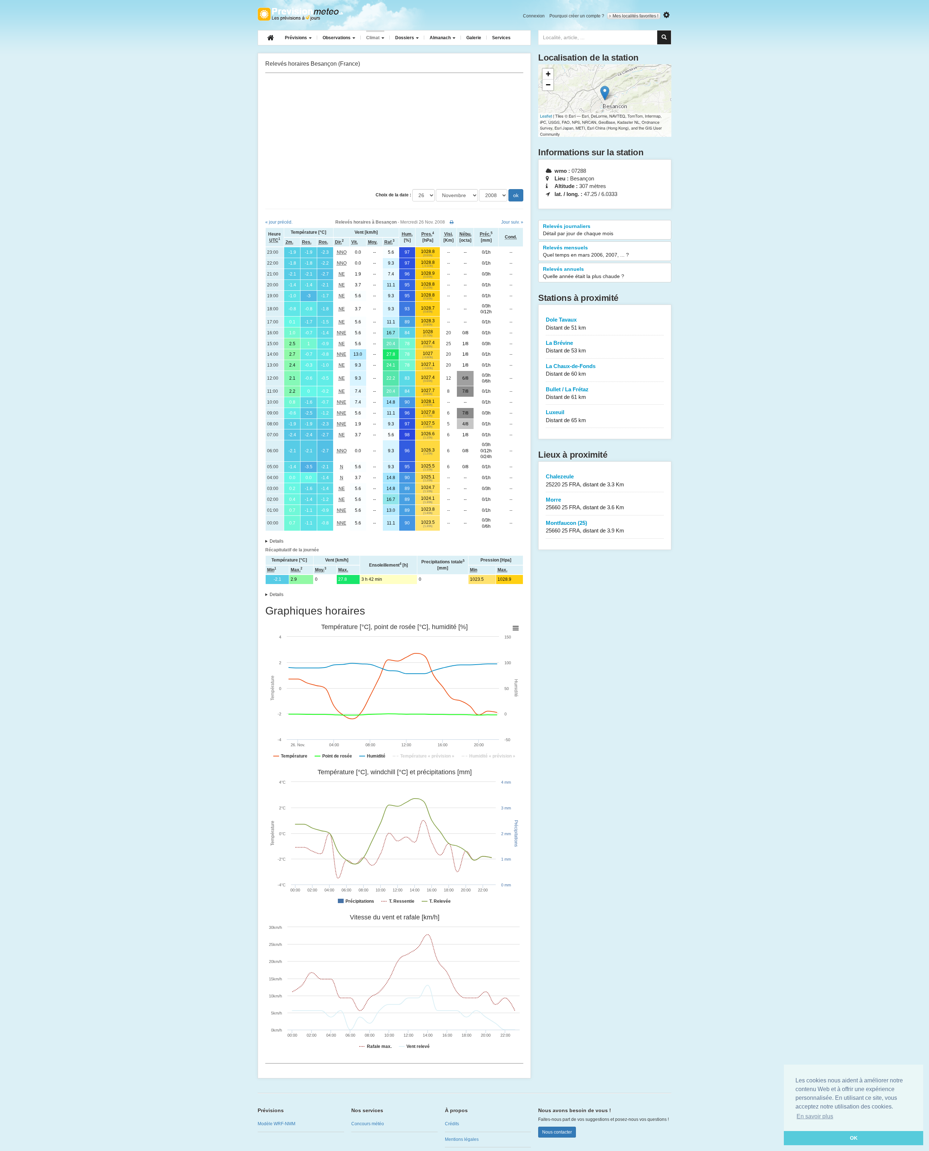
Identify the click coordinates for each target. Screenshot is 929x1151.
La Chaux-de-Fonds (571, 370)
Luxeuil (566, 416)
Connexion (534, 16)
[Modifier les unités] (666, 15)
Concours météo (367, 1123)
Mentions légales (462, 1139)
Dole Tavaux (566, 323)
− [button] (548, 84)
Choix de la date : (393, 195)
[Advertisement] (394, 131)
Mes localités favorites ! (635, 16)
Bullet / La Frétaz (567, 393)
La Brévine (566, 347)
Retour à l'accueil (300, 14)
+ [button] (548, 73)
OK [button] (854, 1138)
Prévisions (296, 38)
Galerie (473, 38)
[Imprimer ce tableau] (452, 222)
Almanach (441, 38)
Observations (337, 38)
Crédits (452, 1123)
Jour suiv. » (512, 222)
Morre (585, 503)
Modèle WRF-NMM (276, 1123)
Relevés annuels (583, 272)
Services (501, 38)
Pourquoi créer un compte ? (576, 16)
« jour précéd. (278, 222)
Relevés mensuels (586, 251)
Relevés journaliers (578, 229)
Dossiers (405, 38)
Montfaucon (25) (585, 527)
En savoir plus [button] (815, 1116)
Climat (373, 38)
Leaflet (546, 116)
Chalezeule (585, 480)
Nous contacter (557, 1132)
